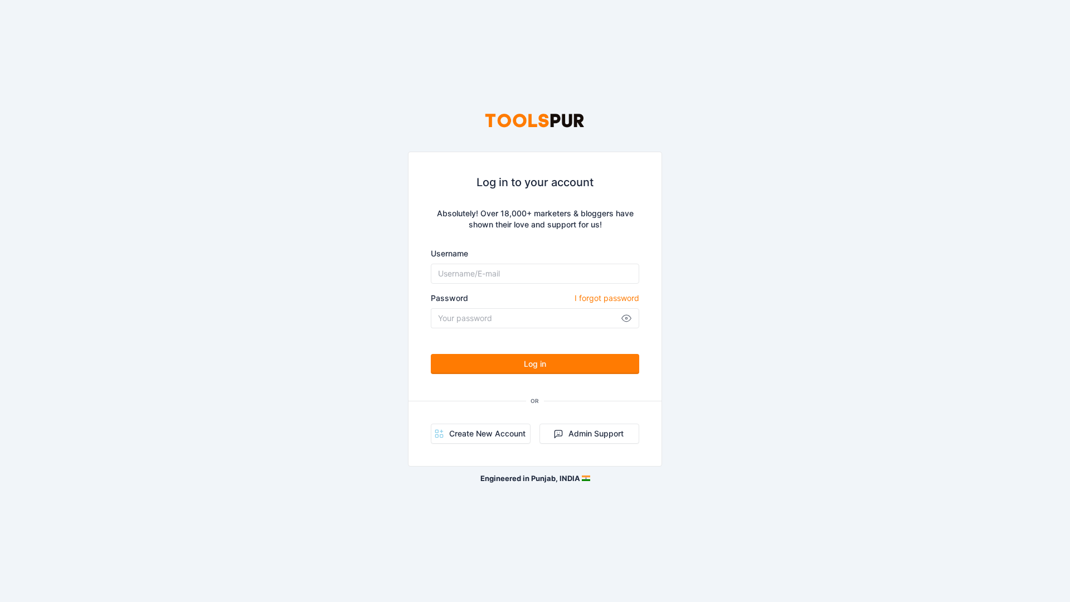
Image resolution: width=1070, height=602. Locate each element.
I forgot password (607, 298)
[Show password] (626, 318)
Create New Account (487, 433)
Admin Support (596, 433)
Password (535, 298)
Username (449, 253)
